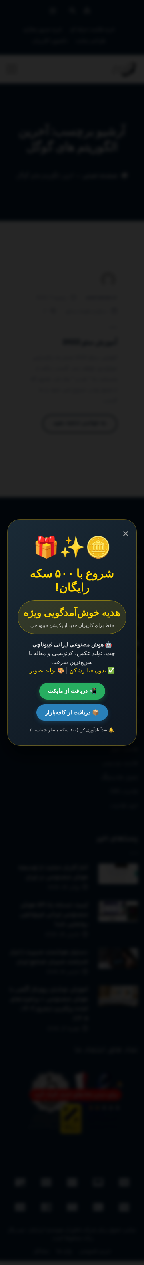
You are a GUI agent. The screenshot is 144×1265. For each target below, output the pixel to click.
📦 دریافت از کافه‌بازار (72, 712)
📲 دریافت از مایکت (72, 691)
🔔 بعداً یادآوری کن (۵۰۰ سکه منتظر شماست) (72, 730)
